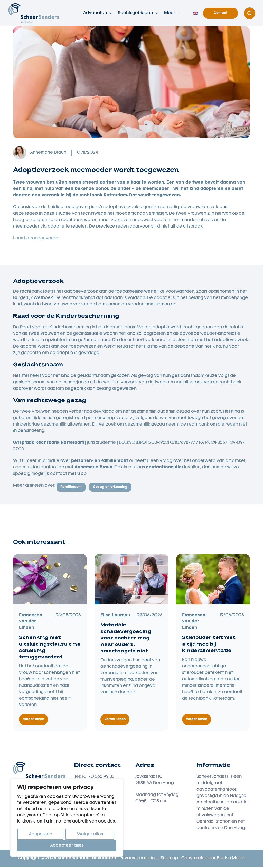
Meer (169, 13)
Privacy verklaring (138, 858)
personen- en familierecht (99, 461)
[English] (195, 13)
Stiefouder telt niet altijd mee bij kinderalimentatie (209, 644)
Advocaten (95, 13)
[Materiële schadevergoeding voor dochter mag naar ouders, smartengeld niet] (131, 579)
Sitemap (169, 858)
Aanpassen (40, 834)
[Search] (249, 13)
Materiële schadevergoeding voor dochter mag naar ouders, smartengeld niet (125, 638)
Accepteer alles (67, 845)
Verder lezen (35, 721)
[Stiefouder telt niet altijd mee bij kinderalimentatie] (213, 579)
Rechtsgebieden (135, 13)
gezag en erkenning (110, 487)
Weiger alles (90, 834)
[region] (66, 818)
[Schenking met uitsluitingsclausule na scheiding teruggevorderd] (50, 579)
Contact (220, 13)
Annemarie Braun (48, 153)
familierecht (71, 487)
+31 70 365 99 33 (98, 777)
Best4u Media (231, 858)
